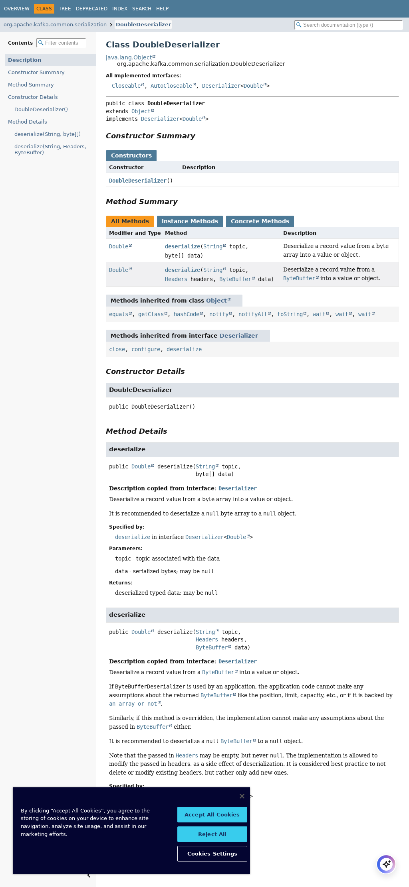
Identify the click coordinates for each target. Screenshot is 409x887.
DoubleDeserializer (143, 25)
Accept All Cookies (212, 815)
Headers (176, 279)
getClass (151, 314)
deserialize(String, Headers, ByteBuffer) (50, 149)
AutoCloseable (171, 86)
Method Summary (31, 85)
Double (253, 86)
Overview (17, 9)
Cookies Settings (212, 854)
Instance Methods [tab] (190, 221)
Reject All (212, 834)
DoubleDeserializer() (41, 109)
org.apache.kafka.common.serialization (55, 25)
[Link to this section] (201, 136)
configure (145, 349)
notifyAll (252, 314)
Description (24, 60)
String (212, 246)
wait (319, 314)
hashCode (186, 314)
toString (290, 314)
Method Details (27, 122)
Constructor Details (33, 97)
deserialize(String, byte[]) (47, 134)
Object (141, 111)
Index (119, 9)
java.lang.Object (129, 57)
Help (162, 9)
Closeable (126, 86)
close (117, 349)
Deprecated (91, 9)
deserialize (182, 246)
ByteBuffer (235, 279)
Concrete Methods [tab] (260, 221)
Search (141, 9)
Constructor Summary (36, 72)
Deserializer (221, 86)
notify (218, 314)
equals (118, 314)
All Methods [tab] (130, 221)
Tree (65, 9)
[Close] (242, 796)
